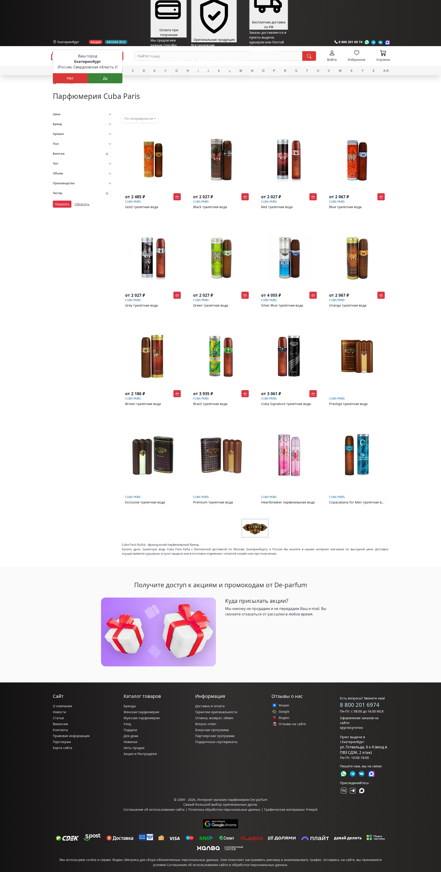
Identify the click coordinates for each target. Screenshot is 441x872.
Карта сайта (62, 748)
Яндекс (284, 718)
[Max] (387, 42)
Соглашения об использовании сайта (197, 865)
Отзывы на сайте (292, 724)
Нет (70, 78)
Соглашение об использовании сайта (153, 809)
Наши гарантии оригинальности (217, 87)
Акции (96, 42)
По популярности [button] (138, 118)
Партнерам (62, 742)
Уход (127, 724)
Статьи (58, 718)
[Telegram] (373, 42)
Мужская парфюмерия (142, 718)
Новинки (130, 742)
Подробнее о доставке (266, 97)
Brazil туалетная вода (210, 404)
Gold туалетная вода (141, 207)
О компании (62, 706)
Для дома (131, 736)
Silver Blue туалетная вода (282, 305)
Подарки (130, 730)
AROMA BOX (116, 42)
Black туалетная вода (210, 207)
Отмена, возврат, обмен (214, 718)
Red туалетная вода (277, 207)
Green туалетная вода (210, 305)
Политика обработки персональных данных (224, 809)
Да (105, 78)
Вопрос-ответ (206, 724)
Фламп (284, 705)
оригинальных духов (240, 804)
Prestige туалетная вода (348, 404)
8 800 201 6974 (359, 704)
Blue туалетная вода (345, 207)
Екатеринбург (68, 42)
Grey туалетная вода (141, 305)
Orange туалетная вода (347, 305)
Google (284, 711)
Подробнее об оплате (167, 87)
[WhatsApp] (366, 42)
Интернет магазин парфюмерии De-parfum (232, 799)
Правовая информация (71, 736)
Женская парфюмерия (141, 712)
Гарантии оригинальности (216, 712)
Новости (59, 712)
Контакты (60, 730)
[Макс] (361, 791)
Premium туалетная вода (213, 502)
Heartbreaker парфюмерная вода (288, 502)
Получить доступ (243, 624)
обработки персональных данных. (260, 865)
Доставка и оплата (210, 706)
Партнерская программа (215, 736)
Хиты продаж (134, 748)
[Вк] (380, 42)
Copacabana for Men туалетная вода (358, 502)
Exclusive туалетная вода (145, 502)
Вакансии (60, 724)
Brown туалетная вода (143, 404)
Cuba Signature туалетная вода (286, 404)
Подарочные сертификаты (216, 742)
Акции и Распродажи (140, 754)
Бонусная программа (212, 730)
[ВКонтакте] (343, 791)
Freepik (312, 809)
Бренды (130, 706)
